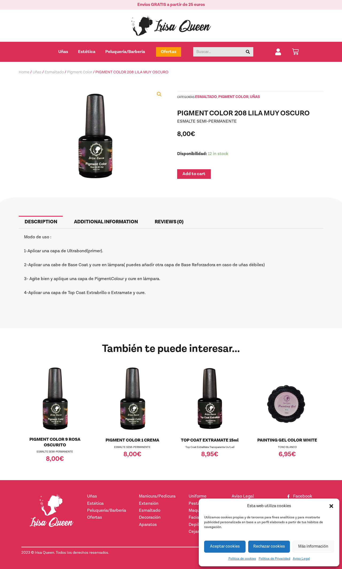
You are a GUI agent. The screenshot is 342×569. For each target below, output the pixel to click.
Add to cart (193, 174)
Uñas (37, 72)
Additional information (106, 222)
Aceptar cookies (225, 546)
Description (41, 222)
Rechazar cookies (269, 546)
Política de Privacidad (274, 559)
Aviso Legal (301, 559)
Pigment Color (79, 72)
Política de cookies (242, 559)
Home (24, 72)
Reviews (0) (169, 222)
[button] (331, 506)
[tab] (41, 222)
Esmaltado (54, 72)
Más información (313, 546)
